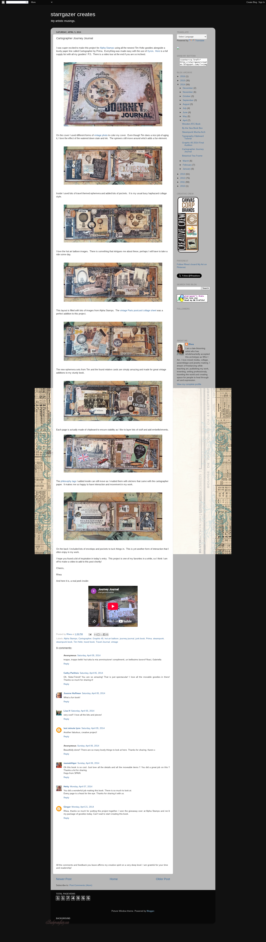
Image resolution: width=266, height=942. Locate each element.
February (187, 165)
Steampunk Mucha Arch (193, 132)
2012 (183, 178)
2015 (183, 80)
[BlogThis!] (98, 634)
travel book (89, 642)
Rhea (191, 344)
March (186, 161)
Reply (66, 664)
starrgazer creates (73, 14)
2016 (183, 76)
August (186, 104)
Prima (149, 638)
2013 (183, 174)
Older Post (163, 879)
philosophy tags (68, 481)
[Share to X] (101, 634)
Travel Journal (103, 642)
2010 (183, 186)
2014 (183, 84)
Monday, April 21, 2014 (83, 807)
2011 (182, 182)
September (188, 100)
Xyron (150, 51)
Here (157, 51)
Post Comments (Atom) (80, 885)
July (185, 108)
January (187, 169)
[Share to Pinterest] (107, 634)
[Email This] (95, 634)
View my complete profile (189, 384)
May (185, 116)
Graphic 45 (98, 638)
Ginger (67, 807)
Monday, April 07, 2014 (81, 786)
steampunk (158, 638)
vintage (114, 642)
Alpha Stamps (107, 48)
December (188, 88)
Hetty (66, 786)
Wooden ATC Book (191, 124)
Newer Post (63, 879)
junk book (140, 638)
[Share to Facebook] (104, 634)
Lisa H (67, 711)
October (187, 96)
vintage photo (101, 135)
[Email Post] (90, 634)
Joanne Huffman (72, 693)
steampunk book (64, 642)
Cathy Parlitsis (71, 673)
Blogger (150, 911)
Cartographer (85, 638)
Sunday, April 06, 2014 (88, 746)
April (185, 120)
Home (114, 879)
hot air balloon (112, 638)
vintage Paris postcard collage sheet (138, 310)
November (188, 92)
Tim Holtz (78, 642)
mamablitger (70, 763)
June (185, 112)
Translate (199, 40)
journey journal (127, 638)
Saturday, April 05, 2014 (89, 655)
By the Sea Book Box (192, 128)
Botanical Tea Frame (192, 156)
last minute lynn (72, 728)
